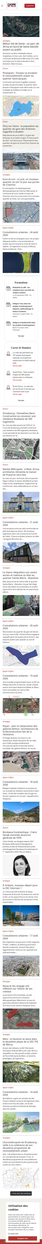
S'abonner (30, 6)
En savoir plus (13, 1233)
